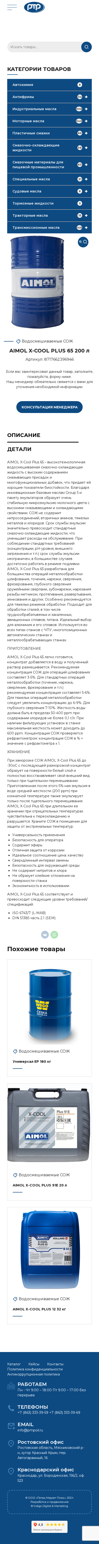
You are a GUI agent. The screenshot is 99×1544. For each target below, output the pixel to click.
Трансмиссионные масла (50, 227)
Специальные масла (50, 179)
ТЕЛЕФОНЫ (33, 1407)
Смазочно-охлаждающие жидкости (50, 147)
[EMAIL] (11, 1426)
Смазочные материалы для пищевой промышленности (50, 164)
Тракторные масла (50, 215)
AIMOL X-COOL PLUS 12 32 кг (39, 1309)
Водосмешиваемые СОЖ (47, 341)
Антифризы (50, 97)
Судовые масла (50, 191)
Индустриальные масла (50, 109)
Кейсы (33, 1364)
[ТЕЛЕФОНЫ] (11, 1408)
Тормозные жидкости (46, 203)
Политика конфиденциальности (35, 1369)
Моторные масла (50, 121)
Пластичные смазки (50, 133)
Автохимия (46, 85)
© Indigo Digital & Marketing (49, 1506)
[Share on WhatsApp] (54, 935)
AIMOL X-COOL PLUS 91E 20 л (40, 1185)
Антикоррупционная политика (33, 1374)
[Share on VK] (45, 935)
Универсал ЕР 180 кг (32, 1061)
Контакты (55, 1364)
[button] (83, 242)
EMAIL (26, 1424)
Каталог (14, 1364)
